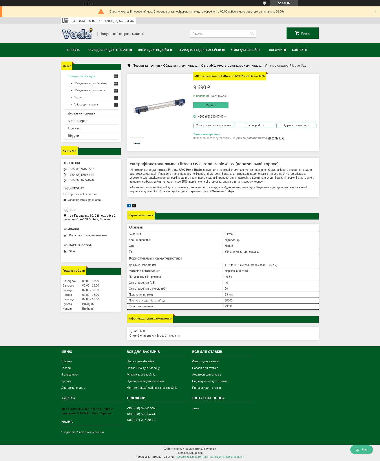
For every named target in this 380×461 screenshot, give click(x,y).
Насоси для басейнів (141, 361)
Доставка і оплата (81, 113)
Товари (66, 368)
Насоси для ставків (205, 368)
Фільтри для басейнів (141, 374)
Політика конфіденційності (227, 456)
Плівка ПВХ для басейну (143, 368)
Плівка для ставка (85, 104)
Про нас (74, 128)
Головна (73, 50)
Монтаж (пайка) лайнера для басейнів (152, 387)
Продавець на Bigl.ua (190, 452)
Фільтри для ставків (205, 361)
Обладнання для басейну (90, 83)
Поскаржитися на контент (192, 456)
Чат (365, 449)
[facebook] (129, 206)
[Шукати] (252, 34)
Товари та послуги (146, 65)
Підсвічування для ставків (209, 381)
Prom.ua (211, 448)
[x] (134, 206)
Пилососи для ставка (206, 387)
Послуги (275, 50)
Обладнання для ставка (180, 65)
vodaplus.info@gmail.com (84, 199)
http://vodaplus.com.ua (82, 194)
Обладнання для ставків (108, 50)
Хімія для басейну (245, 50)
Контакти (299, 50)
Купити (211, 105)
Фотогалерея (77, 121)
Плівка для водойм (153, 50)
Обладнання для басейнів (200, 50)
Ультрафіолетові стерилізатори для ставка (231, 65)
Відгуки (73, 136)
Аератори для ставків (206, 374)
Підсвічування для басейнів (145, 381)
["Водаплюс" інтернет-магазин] (77, 34)
